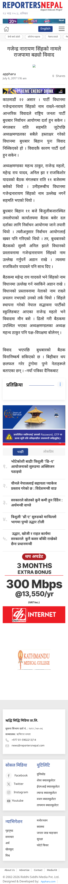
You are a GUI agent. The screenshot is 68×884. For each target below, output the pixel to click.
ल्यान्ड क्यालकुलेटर (47, 793)
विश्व (7, 856)
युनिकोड (41, 774)
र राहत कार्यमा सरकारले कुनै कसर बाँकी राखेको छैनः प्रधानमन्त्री (34, 539)
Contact (38, 870)
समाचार (9, 837)
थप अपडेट (34, 557)
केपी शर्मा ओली (14, 36)
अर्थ (7, 843)
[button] (61, 29)
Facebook (21, 776)
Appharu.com (48, 881)
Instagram (21, 793)
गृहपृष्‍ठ (9, 831)
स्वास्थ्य (40, 827)
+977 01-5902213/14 (24, 740)
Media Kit (52, 870)
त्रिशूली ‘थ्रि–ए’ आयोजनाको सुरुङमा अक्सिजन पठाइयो (32, 466)
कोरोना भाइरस (34, 36)
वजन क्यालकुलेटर (46, 799)
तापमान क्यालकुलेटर (48, 805)
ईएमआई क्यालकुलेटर (48, 787)
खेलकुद (9, 850)
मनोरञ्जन (42, 821)
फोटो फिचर (43, 846)
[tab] (20, 452)
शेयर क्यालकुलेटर (46, 781)
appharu (9, 74)
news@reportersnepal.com (28, 745)
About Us (10, 870)
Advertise (24, 870)
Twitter (19, 784)
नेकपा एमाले (53, 36)
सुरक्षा (40, 839)
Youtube (17, 801)
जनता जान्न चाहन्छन (47, 833)
